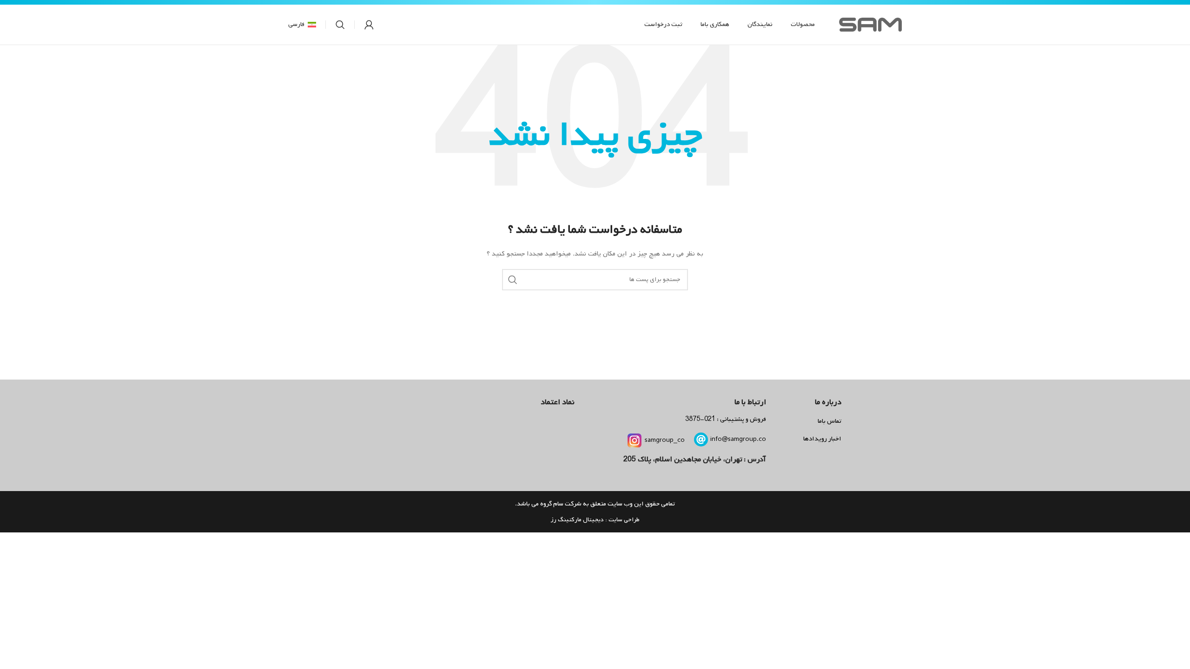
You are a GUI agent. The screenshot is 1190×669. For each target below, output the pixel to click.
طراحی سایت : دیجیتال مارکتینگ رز (595, 520)
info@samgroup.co (738, 439)
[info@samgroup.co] (701, 439)
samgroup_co (665, 440)
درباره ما (828, 402)
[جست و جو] (340, 24)
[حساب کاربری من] (369, 24)
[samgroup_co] (634, 440)
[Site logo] (870, 25)
